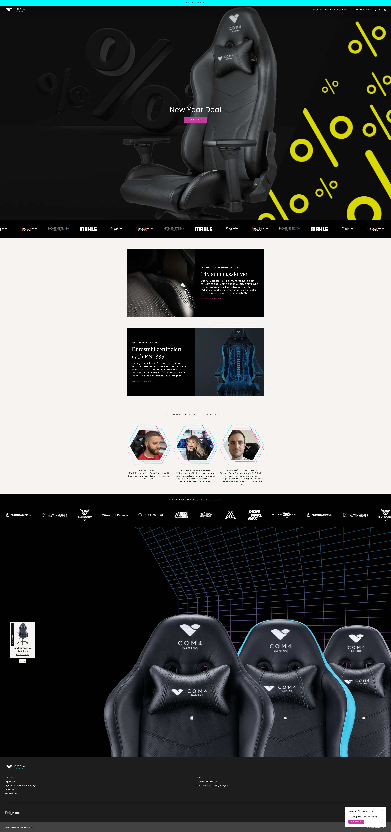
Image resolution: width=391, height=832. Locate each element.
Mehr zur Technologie (211, 299)
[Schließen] (383, 810)
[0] (191, 718)
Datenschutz (10, 789)
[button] (317, 10)
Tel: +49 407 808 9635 (207, 781)
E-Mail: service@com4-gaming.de (212, 785)
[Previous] (21, 661)
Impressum (10, 781)
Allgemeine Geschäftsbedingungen (21, 785)
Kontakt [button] (201, 778)
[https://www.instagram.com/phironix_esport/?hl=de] (251, 515)
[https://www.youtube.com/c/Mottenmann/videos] (96, 515)
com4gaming (375, 827)
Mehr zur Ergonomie (141, 381)
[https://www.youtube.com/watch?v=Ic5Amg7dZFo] (121, 515)
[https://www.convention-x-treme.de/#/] (150, 515)
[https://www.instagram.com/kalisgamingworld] (221, 515)
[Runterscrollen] (195, 217)
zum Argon (195, 120)
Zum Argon (356, 822)
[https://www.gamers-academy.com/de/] (47, 515)
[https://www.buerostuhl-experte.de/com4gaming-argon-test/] (282, 515)
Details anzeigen (22, 654)
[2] (363, 718)
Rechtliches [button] (11, 778)
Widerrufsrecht (12, 793)
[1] (285, 718)
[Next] (24, 661)
